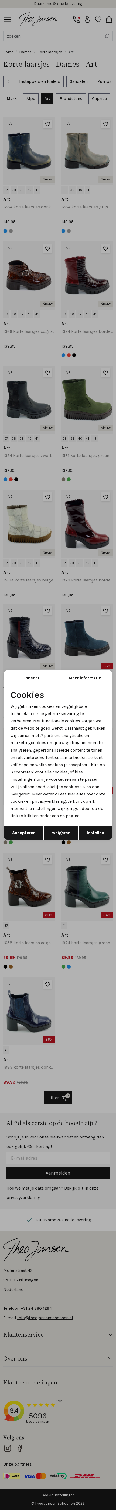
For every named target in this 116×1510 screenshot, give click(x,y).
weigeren (61, 832)
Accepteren (24, 832)
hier (71, 794)
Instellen (95, 832)
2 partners (50, 735)
